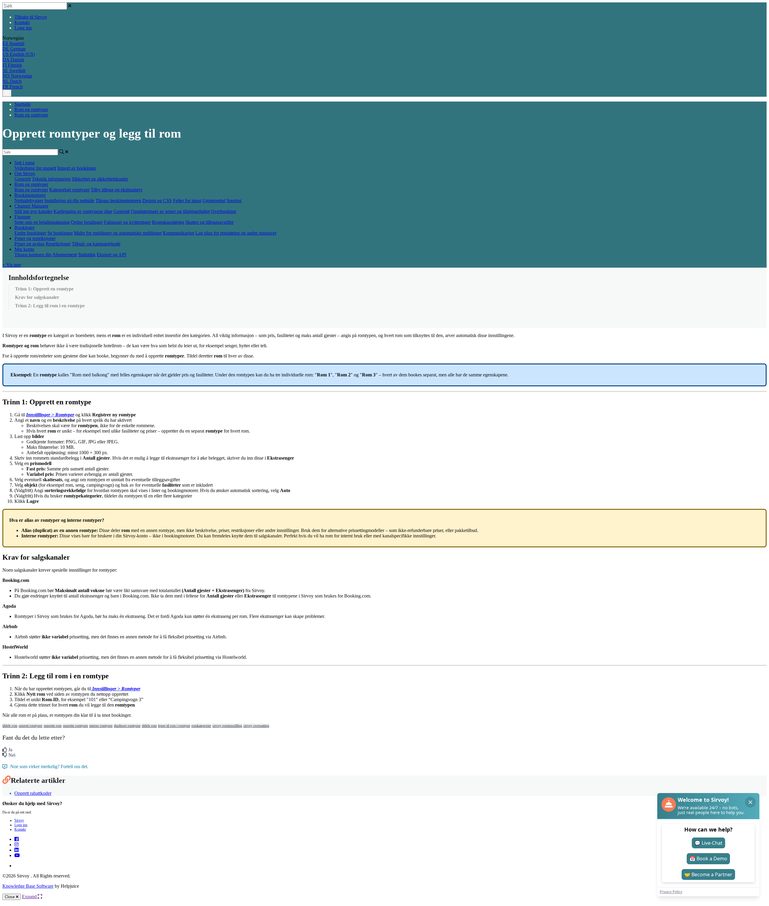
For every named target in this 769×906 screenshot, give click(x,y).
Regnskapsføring (168, 222)
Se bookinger (60, 233)
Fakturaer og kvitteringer (127, 222)
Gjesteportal (213, 200)
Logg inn (23, 27)
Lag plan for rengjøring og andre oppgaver (236, 233)
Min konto (24, 249)
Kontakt (22, 22)
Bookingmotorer (30, 195)
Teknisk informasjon (51, 178)
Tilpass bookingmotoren (118, 200)
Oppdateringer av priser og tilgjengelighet (170, 211)
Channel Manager (31, 205)
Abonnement (64, 254)
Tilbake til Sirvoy (30, 17)
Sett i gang (24, 162)
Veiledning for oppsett (35, 168)
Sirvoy (19, 820)
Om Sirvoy (24, 173)
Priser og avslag (29, 243)
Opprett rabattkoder (32, 793)
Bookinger (24, 227)
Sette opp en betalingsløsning (42, 222)
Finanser (22, 216)
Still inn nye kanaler (33, 211)
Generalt (122, 211)
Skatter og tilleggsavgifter (209, 222)
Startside (22, 104)
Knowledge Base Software (27, 886)
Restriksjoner (58, 243)
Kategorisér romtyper (69, 189)
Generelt (22, 178)
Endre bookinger (30, 233)
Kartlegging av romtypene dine (82, 211)
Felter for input (187, 200)
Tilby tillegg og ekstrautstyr (116, 189)
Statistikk (87, 254)
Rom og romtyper (31, 109)
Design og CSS (157, 200)
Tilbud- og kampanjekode (96, 243)
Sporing (234, 200)
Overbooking (223, 211)
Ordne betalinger (87, 222)
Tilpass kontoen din (32, 254)
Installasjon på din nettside (69, 200)
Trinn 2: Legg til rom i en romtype (50, 305)
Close (10, 897)
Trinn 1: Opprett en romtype (44, 288)
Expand (30, 896)
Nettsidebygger (28, 200)
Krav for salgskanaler (37, 297)
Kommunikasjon (178, 233)
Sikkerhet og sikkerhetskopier (100, 178)
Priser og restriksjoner (35, 238)
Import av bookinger (76, 168)
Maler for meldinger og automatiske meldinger (118, 233)
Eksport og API (111, 254)
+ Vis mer (11, 264)
